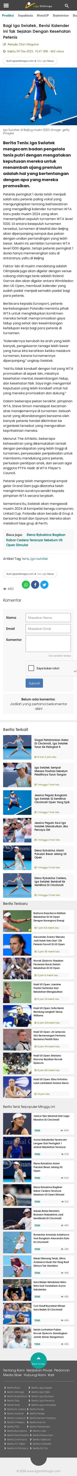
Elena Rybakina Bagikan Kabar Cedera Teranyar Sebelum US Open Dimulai (36, 539)
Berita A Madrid (42, 1444)
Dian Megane (29, 44)
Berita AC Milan (16, 1444)
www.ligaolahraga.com (43, 1471)
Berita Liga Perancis (42, 1400)
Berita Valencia (42, 1439)
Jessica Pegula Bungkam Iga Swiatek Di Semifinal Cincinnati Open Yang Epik (52, 798)
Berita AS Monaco (18, 1448)
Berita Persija (37, 1413)
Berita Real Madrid (18, 1435)
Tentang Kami (13, 1370)
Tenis (37, 1130)
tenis (25, 558)
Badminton (61, 15)
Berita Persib (37, 1409)
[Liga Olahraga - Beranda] (38, 5)
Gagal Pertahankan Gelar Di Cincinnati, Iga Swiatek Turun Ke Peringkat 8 (51, 743)
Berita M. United (16, 1409)
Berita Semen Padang (42, 1418)
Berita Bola (13, 1387)
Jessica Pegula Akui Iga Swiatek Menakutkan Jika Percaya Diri (51, 826)
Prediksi (8, 15)
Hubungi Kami (35, 1374)
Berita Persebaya (40, 1426)
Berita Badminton (17, 1396)
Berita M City (40, 1448)
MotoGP (43, 15)
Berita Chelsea (15, 1422)
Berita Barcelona (17, 1431)
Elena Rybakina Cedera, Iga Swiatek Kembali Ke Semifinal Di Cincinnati (50, 881)
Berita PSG (13, 1426)
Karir (51, 1374)
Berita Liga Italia (40, 1392)
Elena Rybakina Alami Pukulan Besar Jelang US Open (50, 853)
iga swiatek (39, 558)
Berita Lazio (39, 1431)
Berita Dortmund (16, 1439)
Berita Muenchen (43, 1435)
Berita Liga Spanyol (42, 1396)
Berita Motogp (15, 1392)
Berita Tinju (13, 1400)
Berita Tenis (13, 1405)
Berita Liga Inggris (41, 1387)
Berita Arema (37, 1422)
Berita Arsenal (15, 1413)
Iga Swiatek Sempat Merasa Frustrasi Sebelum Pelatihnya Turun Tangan (51, 770)
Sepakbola (25, 15)
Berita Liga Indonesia (43, 1405)
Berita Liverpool (16, 1418)
